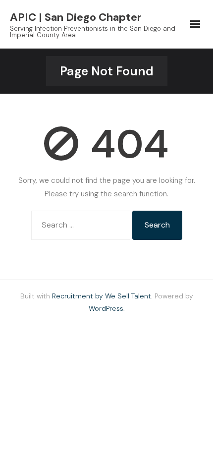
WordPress (106, 308)
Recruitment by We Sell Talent (101, 295)
